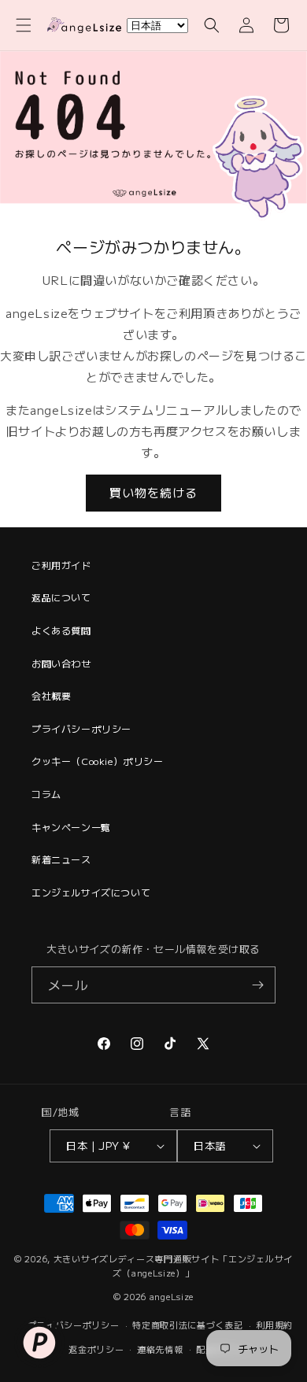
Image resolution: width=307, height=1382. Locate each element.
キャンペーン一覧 (71, 826)
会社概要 (51, 695)
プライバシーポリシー (81, 728)
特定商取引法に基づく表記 (187, 1324)
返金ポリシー (96, 1349)
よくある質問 (61, 630)
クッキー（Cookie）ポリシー (97, 760)
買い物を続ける (153, 492)
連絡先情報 (160, 1349)
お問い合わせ (61, 663)
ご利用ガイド (61, 564)
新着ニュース (61, 859)
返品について (61, 597)
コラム (46, 793)
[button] (23, 25)
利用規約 (274, 1324)
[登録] (257, 984)
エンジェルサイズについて (90, 892)
